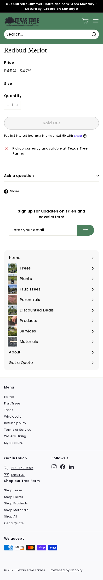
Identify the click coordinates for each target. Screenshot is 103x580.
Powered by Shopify (66, 570)
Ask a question (19, 175)
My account (13, 442)
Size (8, 83)
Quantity (13, 95)
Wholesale (13, 416)
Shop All (10, 516)
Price (9, 62)
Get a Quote (14, 523)
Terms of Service (18, 429)
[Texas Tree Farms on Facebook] (62, 466)
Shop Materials (16, 510)
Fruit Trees (12, 403)
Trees (8, 410)
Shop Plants (13, 497)
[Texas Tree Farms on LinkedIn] (71, 466)
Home (9, 396)
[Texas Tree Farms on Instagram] (54, 466)
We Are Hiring (15, 436)
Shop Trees (13, 490)
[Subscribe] (85, 230)
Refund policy (15, 423)
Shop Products (16, 503)
